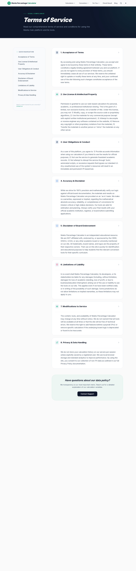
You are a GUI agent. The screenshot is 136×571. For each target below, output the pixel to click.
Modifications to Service (27, 90)
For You (95, 3)
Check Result (107, 3)
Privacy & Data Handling (27, 95)
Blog (115, 3)
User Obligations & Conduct (28, 69)
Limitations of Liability (26, 85)
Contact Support (87, 394)
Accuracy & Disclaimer (26, 74)
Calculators (69, 3)
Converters (83, 3)
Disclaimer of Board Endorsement (25, 79)
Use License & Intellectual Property (27, 63)
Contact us (19, 106)
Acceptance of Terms (26, 57)
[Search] (121, 3)
